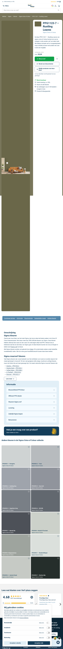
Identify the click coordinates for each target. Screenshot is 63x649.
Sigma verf (14, 347)
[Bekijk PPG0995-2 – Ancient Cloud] (16, 568)
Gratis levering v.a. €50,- (9, 1)
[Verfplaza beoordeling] (18, 597)
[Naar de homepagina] (31, 6)
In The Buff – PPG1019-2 (13, 372)
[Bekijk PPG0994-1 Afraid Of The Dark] (45, 523)
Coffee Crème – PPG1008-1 (14, 370)
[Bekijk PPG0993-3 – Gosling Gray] (16, 479)
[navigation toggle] (3, 6)
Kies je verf (42, 59)
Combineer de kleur (9, 318)
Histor (31, 349)
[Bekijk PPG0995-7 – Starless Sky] (45, 568)
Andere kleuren (51, 318)
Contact (25, 647)
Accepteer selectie (15, 643)
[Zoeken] (59, 10)
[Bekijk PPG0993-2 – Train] (45, 456)
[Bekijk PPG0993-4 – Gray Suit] (45, 479)
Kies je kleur (52, 6)
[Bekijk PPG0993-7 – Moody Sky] (16, 523)
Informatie (20, 318)
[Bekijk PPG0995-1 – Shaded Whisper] (45, 545)
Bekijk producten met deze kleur (47, 69)
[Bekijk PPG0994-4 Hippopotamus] (16, 545)
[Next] (60, 604)
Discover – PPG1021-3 (13, 374)
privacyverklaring (24, 617)
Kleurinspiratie (28, 318)
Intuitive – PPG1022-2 (12, 366)
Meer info (41, 622)
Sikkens (38, 647)
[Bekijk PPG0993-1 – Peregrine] (16, 456)
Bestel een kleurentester (46, 64)
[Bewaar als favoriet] (57, 59)
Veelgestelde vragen (40, 318)
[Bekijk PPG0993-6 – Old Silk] (45, 501)
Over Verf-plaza (52, 647)
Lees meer (9, 379)
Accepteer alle (39, 643)
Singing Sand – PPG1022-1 (14, 368)
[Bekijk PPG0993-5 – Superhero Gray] (16, 501)
